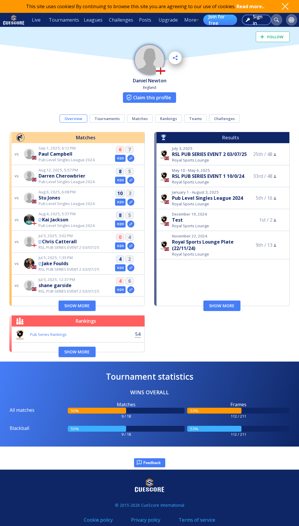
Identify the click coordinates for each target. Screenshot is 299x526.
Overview (73, 118)
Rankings (168, 118)
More (190, 20)
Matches (140, 118)
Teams (195, 118)
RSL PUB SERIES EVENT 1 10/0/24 (208, 176)
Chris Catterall (59, 241)
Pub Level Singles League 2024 (207, 198)
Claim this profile (152, 97)
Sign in (258, 20)
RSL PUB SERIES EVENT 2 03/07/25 (209, 154)
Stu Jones (49, 198)
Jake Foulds (55, 263)
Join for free (216, 20)
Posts (145, 20)
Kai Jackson (55, 219)
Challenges (121, 20)
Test (177, 220)
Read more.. (250, 6)
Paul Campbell (55, 154)
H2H (120, 158)
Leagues (93, 20)
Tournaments (64, 20)
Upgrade (168, 20)
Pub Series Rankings (48, 334)
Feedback (152, 463)
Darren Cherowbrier (62, 176)
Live (36, 20)
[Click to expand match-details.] (130, 158)
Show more (77, 305)
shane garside (55, 285)
